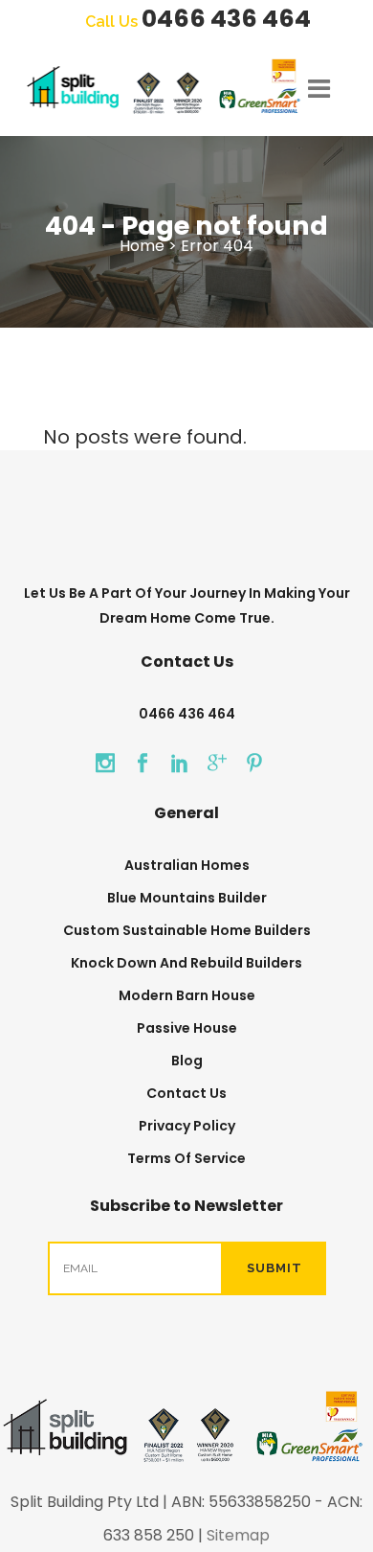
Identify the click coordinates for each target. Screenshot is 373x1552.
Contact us (186, 1093)
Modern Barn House (187, 995)
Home (142, 246)
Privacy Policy (187, 1125)
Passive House (187, 1028)
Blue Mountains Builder (187, 897)
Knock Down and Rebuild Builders (186, 962)
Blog (187, 1060)
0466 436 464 (226, 18)
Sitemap (238, 1535)
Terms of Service (186, 1158)
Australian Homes (187, 865)
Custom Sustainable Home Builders (187, 930)
